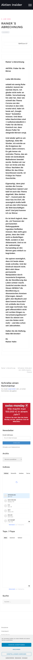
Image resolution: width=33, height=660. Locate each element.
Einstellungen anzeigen (16, 654)
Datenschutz (18, 657)
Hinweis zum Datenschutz (11, 447)
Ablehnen (16, 649)
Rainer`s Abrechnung (8, 368)
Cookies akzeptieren (16, 645)
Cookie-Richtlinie (10, 657)
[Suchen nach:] (16, 602)
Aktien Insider (11, 5)
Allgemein (5, 32)
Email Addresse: (8, 435)
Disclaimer (4, 627)
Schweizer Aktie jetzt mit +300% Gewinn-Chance (25, 370)
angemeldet (12, 389)
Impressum (24, 657)
